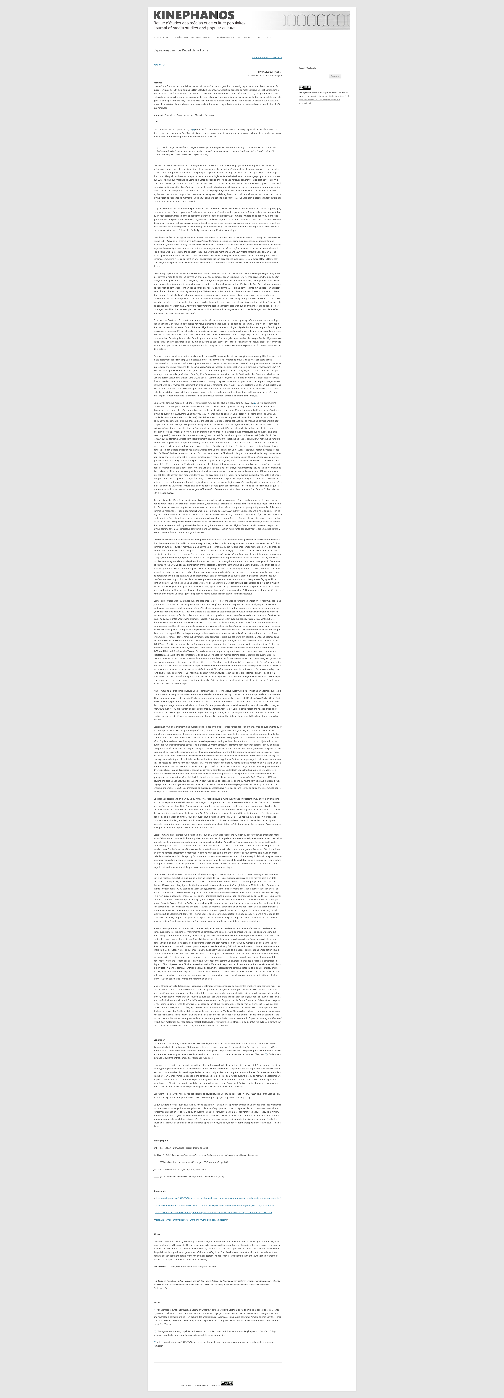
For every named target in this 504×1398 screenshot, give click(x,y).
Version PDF (160, 64)
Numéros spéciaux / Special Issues (233, 37)
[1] (193, 129)
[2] (155, 1331)
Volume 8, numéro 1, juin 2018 (267, 57)
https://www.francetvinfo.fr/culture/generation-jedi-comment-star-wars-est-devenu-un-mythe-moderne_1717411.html (213, 1212)
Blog (269, 37)
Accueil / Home (161, 37)
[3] (265, 1054)
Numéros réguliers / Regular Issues (192, 37)
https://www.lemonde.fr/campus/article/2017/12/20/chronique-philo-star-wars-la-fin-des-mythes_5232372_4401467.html (214, 1205)
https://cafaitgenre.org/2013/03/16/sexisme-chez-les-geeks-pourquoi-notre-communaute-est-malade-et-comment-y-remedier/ (217, 1198)
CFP (258, 37)
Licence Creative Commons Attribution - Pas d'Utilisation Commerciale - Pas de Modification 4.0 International (324, 100)
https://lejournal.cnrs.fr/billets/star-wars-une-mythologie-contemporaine (191, 1219)
